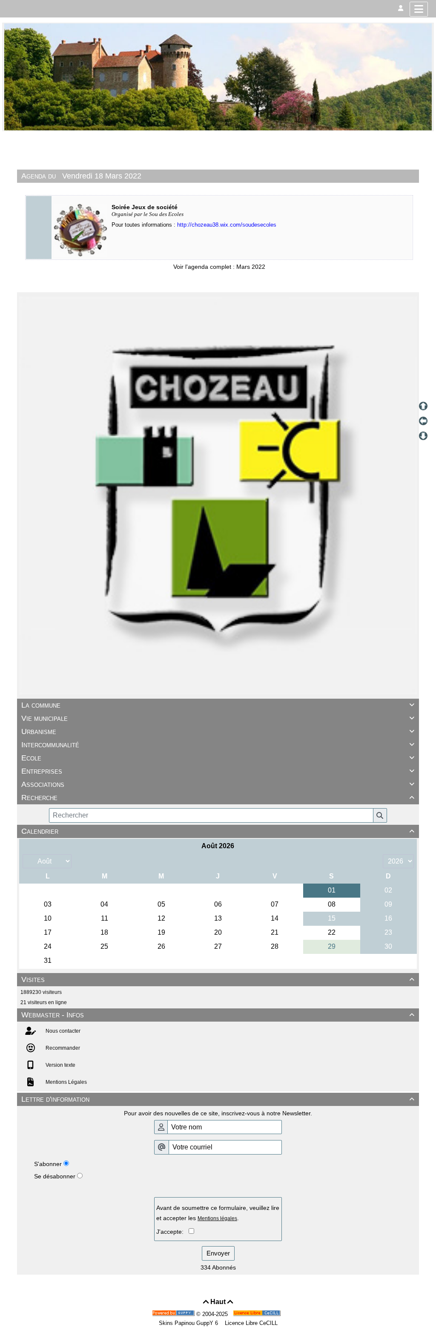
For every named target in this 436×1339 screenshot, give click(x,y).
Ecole (217, 758)
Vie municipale (217, 718)
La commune (217, 705)
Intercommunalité (217, 744)
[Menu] (419, 9)
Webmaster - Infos (217, 1015)
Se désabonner (54, 1176)
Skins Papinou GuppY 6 (190, 1323)
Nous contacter (62, 1031)
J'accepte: (172, 1231)
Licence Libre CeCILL (250, 1323)
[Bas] (423, 436)
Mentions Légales (65, 1082)
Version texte (59, 1065)
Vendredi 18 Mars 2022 (101, 176)
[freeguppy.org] (174, 1314)
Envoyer (218, 1253)
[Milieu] (423, 421)
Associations (217, 784)
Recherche (217, 797)
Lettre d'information (217, 1099)
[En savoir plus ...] (257, 1314)
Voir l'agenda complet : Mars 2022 (219, 266)
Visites (217, 979)
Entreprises (217, 771)
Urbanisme (217, 731)
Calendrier (217, 831)
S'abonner (48, 1163)
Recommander (62, 1048)
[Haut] (423, 406)
